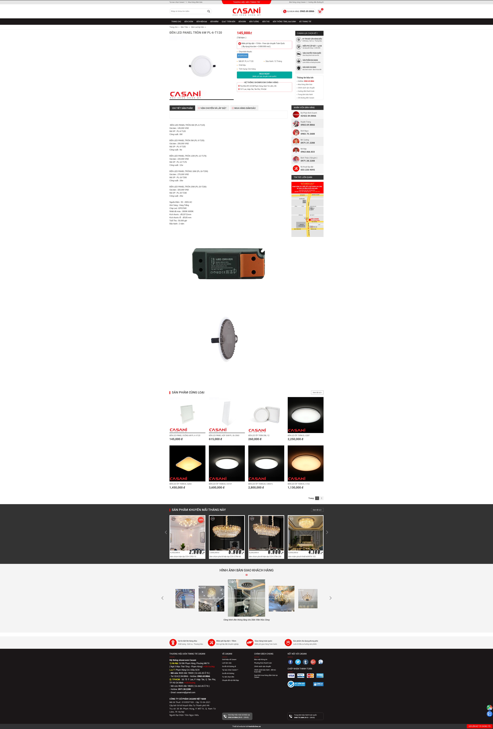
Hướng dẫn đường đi (316, 2)
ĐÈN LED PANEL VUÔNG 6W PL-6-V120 (184, 435)
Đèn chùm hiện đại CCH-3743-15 (183, 557)
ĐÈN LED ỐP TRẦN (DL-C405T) (260, 484)
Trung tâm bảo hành (305, 94)
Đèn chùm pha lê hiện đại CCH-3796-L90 (265, 557)
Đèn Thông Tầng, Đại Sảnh (284, 22)
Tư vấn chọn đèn (228, 677)
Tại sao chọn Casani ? (177, 2)
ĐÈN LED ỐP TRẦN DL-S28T (299, 435)
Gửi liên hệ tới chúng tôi (479, 726)
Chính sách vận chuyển (306, 88)
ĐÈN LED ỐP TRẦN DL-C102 (299, 484)
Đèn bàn (242, 22)
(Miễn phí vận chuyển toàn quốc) (264, 75)
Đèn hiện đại (201, 22)
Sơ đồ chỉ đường (228, 673)
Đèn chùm (188, 22)
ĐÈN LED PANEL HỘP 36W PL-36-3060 (224, 435)
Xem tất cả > (317, 392)
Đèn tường (254, 22)
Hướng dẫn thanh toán (306, 91)
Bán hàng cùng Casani (297, 2)
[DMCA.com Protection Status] (318, 684)
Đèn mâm (214, 22)
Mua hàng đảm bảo (195, 2)
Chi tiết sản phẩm (182, 108)
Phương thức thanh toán (263, 663)
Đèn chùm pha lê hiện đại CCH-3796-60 (225, 557)
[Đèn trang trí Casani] (246, 11)
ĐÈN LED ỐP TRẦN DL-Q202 (180, 484)
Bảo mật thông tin (260, 659)
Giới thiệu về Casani (229, 659)
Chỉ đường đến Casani (306, 98)
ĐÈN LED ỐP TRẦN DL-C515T (220, 484)
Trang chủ (176, 22)
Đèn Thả (265, 22)
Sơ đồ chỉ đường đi (229, 666)
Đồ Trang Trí (305, 22)
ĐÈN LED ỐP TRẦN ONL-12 (258, 435)
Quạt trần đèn (228, 22)
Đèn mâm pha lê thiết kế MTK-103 (302, 557)
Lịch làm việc (227, 663)
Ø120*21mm (242, 56)
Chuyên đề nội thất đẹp (230, 680)
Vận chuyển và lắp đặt (213, 108)
